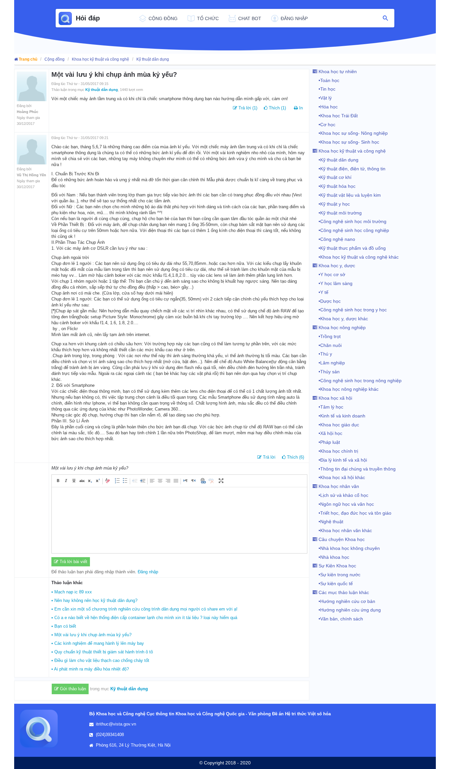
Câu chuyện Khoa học (341, 539)
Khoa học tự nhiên (337, 71)
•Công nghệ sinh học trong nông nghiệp (357, 380)
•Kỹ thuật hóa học (334, 186)
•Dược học (327, 301)
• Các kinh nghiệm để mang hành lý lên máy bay (97, 643)
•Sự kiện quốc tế (333, 583)
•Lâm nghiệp (329, 362)
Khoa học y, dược (336, 265)
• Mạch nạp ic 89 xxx (71, 591)
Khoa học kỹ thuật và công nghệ (100, 59)
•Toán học (326, 80)
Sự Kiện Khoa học (336, 565)
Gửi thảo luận (72, 688)
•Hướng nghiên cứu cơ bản (344, 601)
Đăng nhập (148, 571)
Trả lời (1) (247, 107)
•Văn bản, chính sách (338, 618)
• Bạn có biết (63, 626)
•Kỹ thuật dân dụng (335, 159)
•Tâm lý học (328, 407)
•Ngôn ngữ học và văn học (343, 504)
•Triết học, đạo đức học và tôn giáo (352, 513)
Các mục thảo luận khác (343, 592)
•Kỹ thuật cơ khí (332, 177)
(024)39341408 (110, 734)
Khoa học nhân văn (338, 486)
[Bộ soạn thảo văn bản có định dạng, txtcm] (179, 520)
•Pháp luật (326, 442)
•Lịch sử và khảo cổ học (340, 495)
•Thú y (322, 353)
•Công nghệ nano (334, 239)
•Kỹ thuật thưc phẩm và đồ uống (349, 248)
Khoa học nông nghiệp (341, 327)
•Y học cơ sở (329, 274)
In (301, 107)
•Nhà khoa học (331, 557)
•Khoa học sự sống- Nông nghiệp (350, 133)
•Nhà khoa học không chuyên (346, 548)
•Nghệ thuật (328, 521)
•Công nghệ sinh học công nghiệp (351, 230)
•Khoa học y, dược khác (340, 318)
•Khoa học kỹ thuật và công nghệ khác (356, 257)
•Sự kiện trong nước (336, 574)
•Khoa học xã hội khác (339, 477)
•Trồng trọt (327, 336)
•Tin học (324, 89)
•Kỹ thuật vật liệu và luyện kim (347, 195)
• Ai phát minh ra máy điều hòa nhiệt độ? (90, 669)
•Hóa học (325, 106)
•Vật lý (322, 97)
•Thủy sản (326, 371)
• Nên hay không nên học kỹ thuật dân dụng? (94, 600)
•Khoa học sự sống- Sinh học (346, 142)
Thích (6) (295, 457)
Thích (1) (276, 107)
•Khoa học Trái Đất (335, 115)
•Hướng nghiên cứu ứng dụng (347, 609)
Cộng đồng (54, 59)
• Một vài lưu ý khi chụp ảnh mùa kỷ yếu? (91, 634)
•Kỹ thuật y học (331, 204)
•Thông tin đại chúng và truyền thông (354, 468)
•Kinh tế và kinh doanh (339, 415)
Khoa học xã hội (334, 398)
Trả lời (268, 457)
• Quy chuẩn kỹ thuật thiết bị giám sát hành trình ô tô (102, 651)
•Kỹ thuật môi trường (337, 212)
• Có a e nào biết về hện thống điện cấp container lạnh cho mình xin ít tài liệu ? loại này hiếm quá (144, 617)
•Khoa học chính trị (335, 451)
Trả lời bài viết (72, 561)
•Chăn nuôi (327, 345)
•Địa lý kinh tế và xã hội (340, 460)
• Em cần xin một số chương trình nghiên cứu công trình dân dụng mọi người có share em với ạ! (144, 609)
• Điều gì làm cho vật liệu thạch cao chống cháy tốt (100, 660)
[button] (58, 480)
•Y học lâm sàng (332, 283)
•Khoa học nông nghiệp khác (346, 389)
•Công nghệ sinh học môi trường (349, 221)
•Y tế (320, 292)
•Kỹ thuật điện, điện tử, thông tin (349, 168)
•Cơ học (324, 124)
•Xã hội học (327, 433)
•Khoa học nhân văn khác (342, 530)
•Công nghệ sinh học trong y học (350, 309)
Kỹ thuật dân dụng (152, 59)
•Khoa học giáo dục (336, 424)
